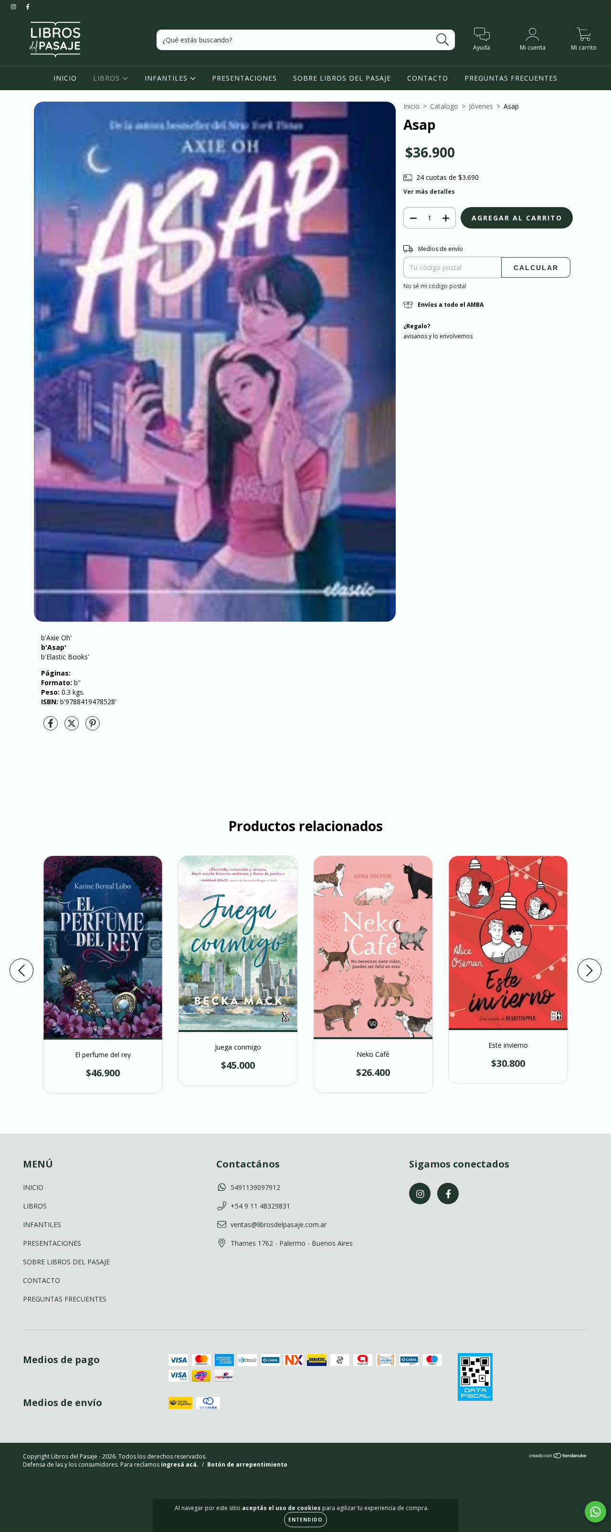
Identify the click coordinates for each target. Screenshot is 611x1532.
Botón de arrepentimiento (247, 1464)
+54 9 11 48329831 (260, 1205)
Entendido (305, 1519)
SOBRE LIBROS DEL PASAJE (342, 78)
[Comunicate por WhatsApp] (595, 1511)
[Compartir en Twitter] (72, 726)
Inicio (411, 106)
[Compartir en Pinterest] (92, 726)
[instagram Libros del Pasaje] (14, 6)
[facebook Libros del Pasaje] (27, 6)
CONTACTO (427, 78)
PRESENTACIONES (244, 78)
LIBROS (107, 78)
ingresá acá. (180, 1464)
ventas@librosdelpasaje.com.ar (279, 1224)
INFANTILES (167, 78)
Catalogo (444, 106)
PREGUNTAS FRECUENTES (511, 78)
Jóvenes (481, 106)
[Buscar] (443, 40)
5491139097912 (255, 1187)
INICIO (65, 78)
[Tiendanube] (558, 1457)
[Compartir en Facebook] (51, 726)
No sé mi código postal (434, 286)
